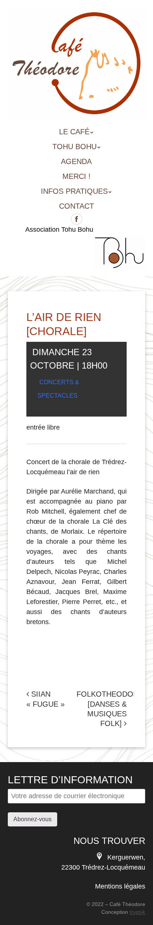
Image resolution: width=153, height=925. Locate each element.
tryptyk (137, 912)
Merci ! (76, 176)
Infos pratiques (74, 191)
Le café (74, 132)
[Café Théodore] (77, 108)
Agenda (76, 161)
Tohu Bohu (74, 146)
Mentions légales (120, 886)
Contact (76, 206)
